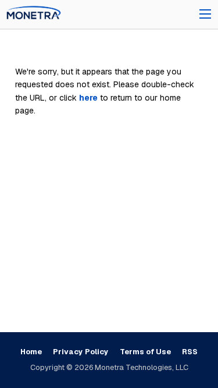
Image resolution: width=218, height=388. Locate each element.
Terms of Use (145, 352)
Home (31, 352)
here (88, 97)
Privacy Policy (81, 352)
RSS (190, 352)
